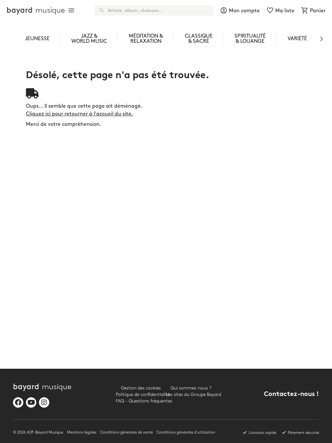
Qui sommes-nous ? (191, 388)
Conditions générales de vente (126, 432)
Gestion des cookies (141, 388)
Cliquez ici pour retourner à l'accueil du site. (79, 114)
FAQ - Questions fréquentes (141, 401)
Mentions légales (81, 432)
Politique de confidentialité (141, 394)
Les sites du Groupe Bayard (191, 394)
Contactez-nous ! (291, 394)
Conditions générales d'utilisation (186, 432)
